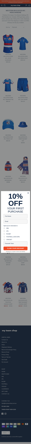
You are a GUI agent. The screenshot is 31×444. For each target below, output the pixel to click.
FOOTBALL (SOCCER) (13, 236)
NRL (7, 228)
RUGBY (8, 234)
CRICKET (9, 239)
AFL (7, 231)
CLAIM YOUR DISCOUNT (15, 248)
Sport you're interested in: (10, 225)
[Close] (28, 193)
